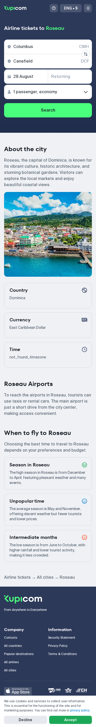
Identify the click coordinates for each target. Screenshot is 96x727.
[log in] (88, 8)
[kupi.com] (15, 8)
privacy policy (80, 710)
